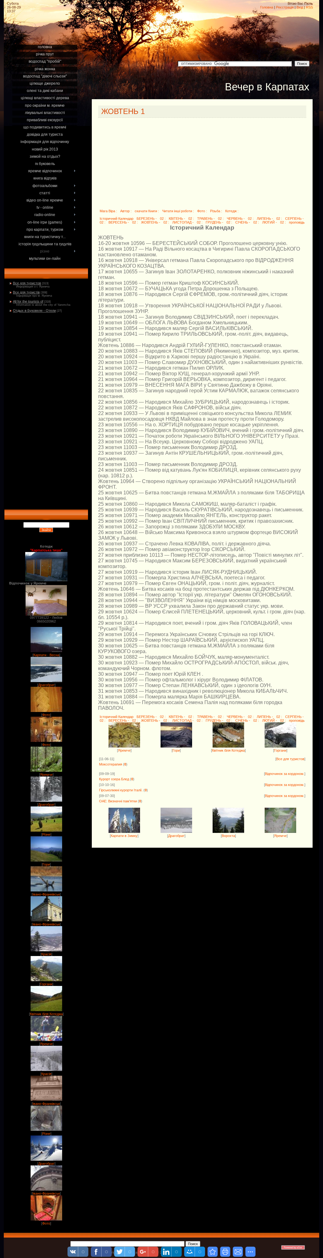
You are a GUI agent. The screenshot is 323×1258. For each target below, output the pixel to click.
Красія (46, 954)
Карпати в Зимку (124, 836)
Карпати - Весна (46, 655)
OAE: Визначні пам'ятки (118, 801)
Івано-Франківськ (46, 894)
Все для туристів (26, 292)
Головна (266, 7)
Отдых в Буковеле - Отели (34, 310)
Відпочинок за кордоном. (284, 774)
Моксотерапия (110, 764)
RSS (309, 7)
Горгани (46, 984)
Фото (46, 715)
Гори (46, 864)
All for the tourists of (28, 301)
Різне (46, 834)
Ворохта (228, 836)
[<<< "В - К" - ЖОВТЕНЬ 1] (213, 1252)
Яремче (46, 775)
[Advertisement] (46, 35)
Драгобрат (46, 685)
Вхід (300, 7)
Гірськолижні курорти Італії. (121, 790)
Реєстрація (285, 7)
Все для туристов (27, 283)
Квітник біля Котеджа (46, 1014)
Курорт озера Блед (114, 779)
